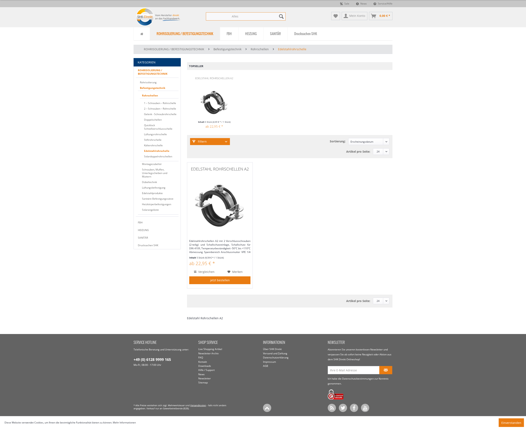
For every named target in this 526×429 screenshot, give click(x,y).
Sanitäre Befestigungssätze (157, 198)
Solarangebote (150, 210)
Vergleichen (206, 272)
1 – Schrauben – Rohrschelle (160, 103)
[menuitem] (246, 16)
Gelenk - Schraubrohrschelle (160, 114)
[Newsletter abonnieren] (385, 370)
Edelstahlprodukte (152, 193)
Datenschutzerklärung (275, 357)
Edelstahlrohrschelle (156, 151)
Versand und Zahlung (275, 353)
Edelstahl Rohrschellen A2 (214, 78)
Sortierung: (338, 141)
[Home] (142, 33)
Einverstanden (511, 423)
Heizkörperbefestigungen (156, 204)
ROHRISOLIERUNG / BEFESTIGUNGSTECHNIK (152, 72)
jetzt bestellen (220, 280)
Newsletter (204, 378)
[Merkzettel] (335, 16)
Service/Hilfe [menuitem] (384, 3)
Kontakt (202, 362)
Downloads (204, 366)
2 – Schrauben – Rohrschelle (160, 108)
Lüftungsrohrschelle (155, 134)
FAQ (200, 357)
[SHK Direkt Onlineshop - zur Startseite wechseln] (158, 17)
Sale (346, 3)
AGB (265, 366)
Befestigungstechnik (152, 88)
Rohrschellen (150, 95)
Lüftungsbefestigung (153, 187)
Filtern (202, 141)
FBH (140, 222)
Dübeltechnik (149, 182)
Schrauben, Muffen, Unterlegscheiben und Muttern (154, 173)
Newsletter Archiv (208, 353)
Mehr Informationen (124, 422)
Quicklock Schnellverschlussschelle (158, 127)
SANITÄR (143, 237)
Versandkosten (198, 405)
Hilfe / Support (206, 370)
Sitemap (203, 382)
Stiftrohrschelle (152, 140)
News (363, 3)
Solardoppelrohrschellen (158, 156)
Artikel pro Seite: (358, 151)
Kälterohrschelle (153, 145)
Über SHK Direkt (272, 349)
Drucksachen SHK (148, 245)
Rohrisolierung (148, 82)
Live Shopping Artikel (210, 349)
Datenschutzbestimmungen (358, 378)
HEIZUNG (143, 230)
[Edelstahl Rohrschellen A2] (214, 103)
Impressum (269, 362)
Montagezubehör (152, 164)
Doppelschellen (153, 119)
